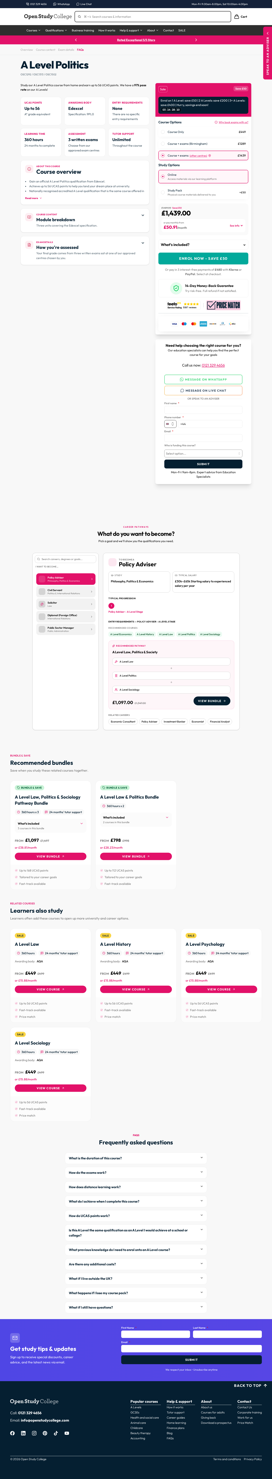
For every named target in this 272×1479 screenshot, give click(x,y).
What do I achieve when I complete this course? (104, 1201)
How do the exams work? (87, 1172)
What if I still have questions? (91, 1307)
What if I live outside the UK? (90, 1278)
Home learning (176, 1423)
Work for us (245, 1417)
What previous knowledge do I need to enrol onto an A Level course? (119, 1250)
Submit (203, 464)
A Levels (135, 1407)
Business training (83, 30)
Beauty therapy (140, 1433)
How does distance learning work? (95, 1187)
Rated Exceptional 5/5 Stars (128, 40)
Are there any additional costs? (92, 1264)
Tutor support (175, 1412)
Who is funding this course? (180, 445)
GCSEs (134, 1412)
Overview (27, 50)
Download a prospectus (216, 1423)
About (151, 30)
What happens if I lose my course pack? (98, 1293)
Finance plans (175, 1428)
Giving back (208, 1417)
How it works (106, 30)
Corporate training (249, 1412)
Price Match (245, 1423)
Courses (31, 30)
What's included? (175, 244)
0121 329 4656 (213, 365)
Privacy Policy (253, 1459)
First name (171, 403)
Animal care (138, 1423)
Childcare (136, 1428)
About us (206, 1407)
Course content (45, 50)
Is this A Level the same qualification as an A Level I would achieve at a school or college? (128, 1232)
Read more (31, 198)
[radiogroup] (203, 143)
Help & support (129, 30)
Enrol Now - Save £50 (203, 258)
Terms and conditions (227, 1459)
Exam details (66, 50)
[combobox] (203, 453)
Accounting (137, 1438)
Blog (169, 1433)
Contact (168, 30)
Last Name (200, 1327)
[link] (50, 835)
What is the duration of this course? (95, 1158)
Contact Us (244, 1407)
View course (48, 989)
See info (234, 225)
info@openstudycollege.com (45, 1420)
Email (168, 431)
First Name (129, 1327)
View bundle (209, 701)
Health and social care (144, 1417)
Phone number (174, 417)
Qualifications (54, 30)
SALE (181, 30)
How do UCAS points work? (89, 1216)
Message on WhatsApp (206, 379)
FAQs (80, 50)
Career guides (176, 1417)
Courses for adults (213, 1412)
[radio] (163, 132)
